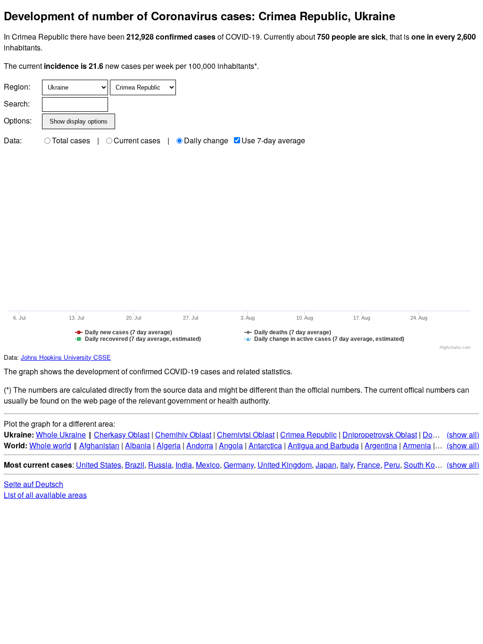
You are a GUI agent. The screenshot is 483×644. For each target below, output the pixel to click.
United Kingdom (285, 464)
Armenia (417, 445)
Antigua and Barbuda (323, 445)
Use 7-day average (273, 140)
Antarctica (265, 445)
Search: (17, 103)
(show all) (463, 434)
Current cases (137, 140)
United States (98, 464)
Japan (326, 464)
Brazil (134, 464)
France (368, 464)
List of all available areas (45, 494)
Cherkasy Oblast (122, 434)
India (183, 464)
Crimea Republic (308, 434)
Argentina (381, 445)
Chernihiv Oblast (183, 434)
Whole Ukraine (61, 434)
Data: (13, 140)
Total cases (71, 140)
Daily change (206, 140)
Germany (239, 464)
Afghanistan (99, 445)
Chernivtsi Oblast (246, 434)
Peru (392, 464)
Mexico (208, 464)
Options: (18, 120)
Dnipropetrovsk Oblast (379, 434)
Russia (160, 464)
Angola (231, 445)
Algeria (169, 445)
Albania (138, 445)
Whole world (50, 445)
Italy (346, 464)
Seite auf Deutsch (33, 484)
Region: (17, 86)
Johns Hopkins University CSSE (66, 357)
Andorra (199, 445)
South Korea (425, 464)
